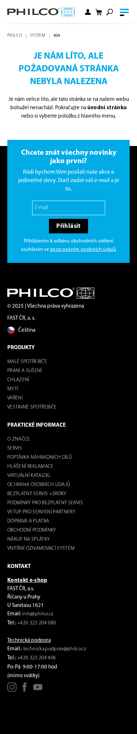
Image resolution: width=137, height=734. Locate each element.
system (37, 35)
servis (14, 448)
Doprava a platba (28, 521)
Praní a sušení (24, 371)
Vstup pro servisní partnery (41, 512)
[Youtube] (37, 689)
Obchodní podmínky (31, 530)
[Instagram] (11, 689)
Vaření (15, 398)
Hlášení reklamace (30, 466)
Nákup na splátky (28, 539)
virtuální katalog (28, 475)
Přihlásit (68, 226)
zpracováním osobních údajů (83, 249)
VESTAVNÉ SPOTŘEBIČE (32, 407)
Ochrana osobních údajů (38, 485)
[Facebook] (24, 689)
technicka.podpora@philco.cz (54, 649)
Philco (14, 35)
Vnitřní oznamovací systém (41, 548)
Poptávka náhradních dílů (39, 457)
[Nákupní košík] (98, 12)
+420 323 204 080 (36, 623)
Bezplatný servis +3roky (36, 494)
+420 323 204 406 (36, 658)
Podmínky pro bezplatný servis (45, 503)
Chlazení (18, 380)
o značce (18, 439)
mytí (12, 389)
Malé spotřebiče (27, 361)
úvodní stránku (107, 108)
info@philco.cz (38, 614)
